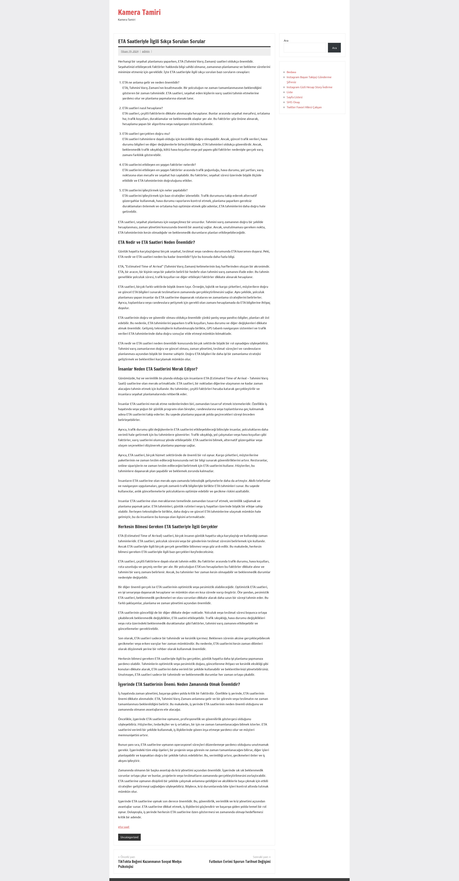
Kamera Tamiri (139, 12)
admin (146, 51)
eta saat (123, 827)
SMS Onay (293, 102)
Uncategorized (129, 837)
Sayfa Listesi (294, 97)
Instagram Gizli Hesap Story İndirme (309, 87)
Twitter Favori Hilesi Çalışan (304, 107)
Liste (290, 92)
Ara (286, 40)
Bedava (291, 72)
